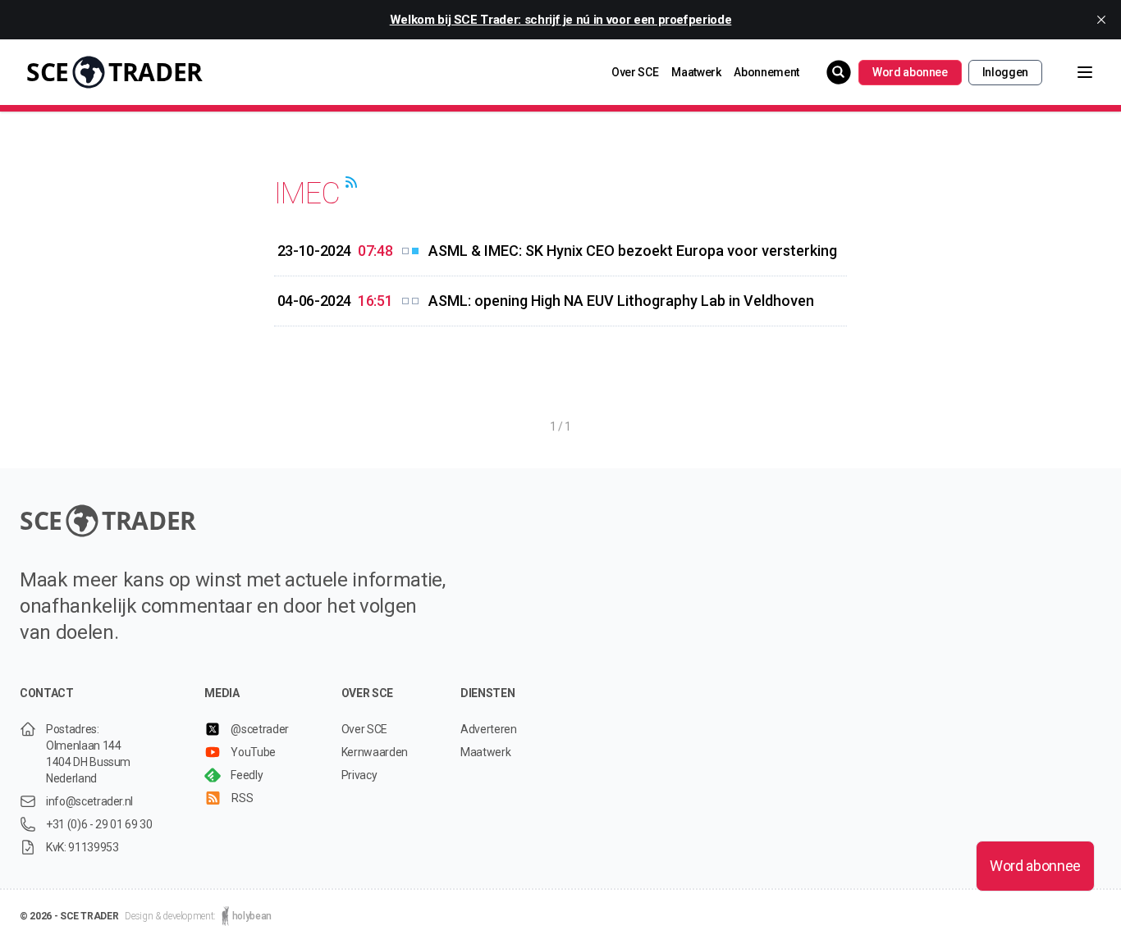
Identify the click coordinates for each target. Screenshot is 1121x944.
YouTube (253, 752)
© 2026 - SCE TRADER (69, 916)
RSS (242, 798)
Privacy (359, 775)
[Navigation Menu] (1072, 72)
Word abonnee (910, 72)
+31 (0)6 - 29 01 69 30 (99, 824)
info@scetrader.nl (89, 801)
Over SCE (634, 72)
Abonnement (766, 72)
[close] (1101, 20)
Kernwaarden (374, 752)
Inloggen (1005, 72)
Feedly (247, 775)
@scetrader (260, 729)
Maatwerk (696, 72)
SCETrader (114, 72)
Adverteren (488, 729)
